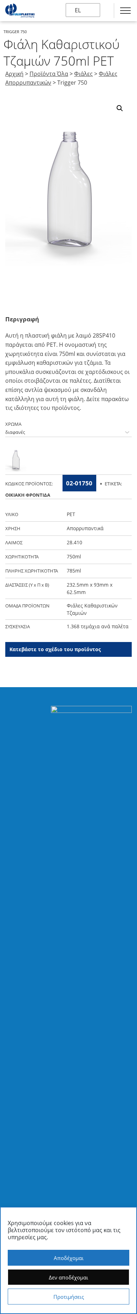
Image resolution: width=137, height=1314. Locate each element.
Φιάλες (83, 74)
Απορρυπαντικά (85, 528)
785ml (74, 570)
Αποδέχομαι (69, 1257)
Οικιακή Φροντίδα (27, 495)
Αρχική (14, 74)
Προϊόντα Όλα (49, 74)
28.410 (74, 542)
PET (71, 514)
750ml (74, 556)
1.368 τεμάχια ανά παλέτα (98, 626)
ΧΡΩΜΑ (13, 424)
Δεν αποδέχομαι (68, 1277)
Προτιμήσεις (68, 1296)
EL (78, 10)
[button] (119, 108)
